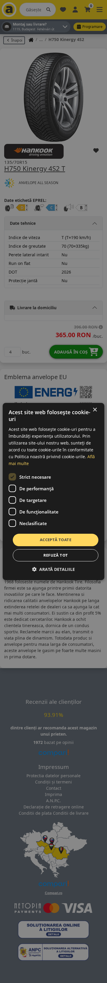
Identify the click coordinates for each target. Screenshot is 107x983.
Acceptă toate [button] (55, 539)
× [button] (94, 410)
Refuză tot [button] (55, 555)
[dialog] (53, 491)
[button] (53, 569)
